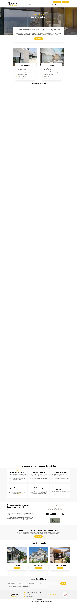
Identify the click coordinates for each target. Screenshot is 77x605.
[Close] (75, 1)
